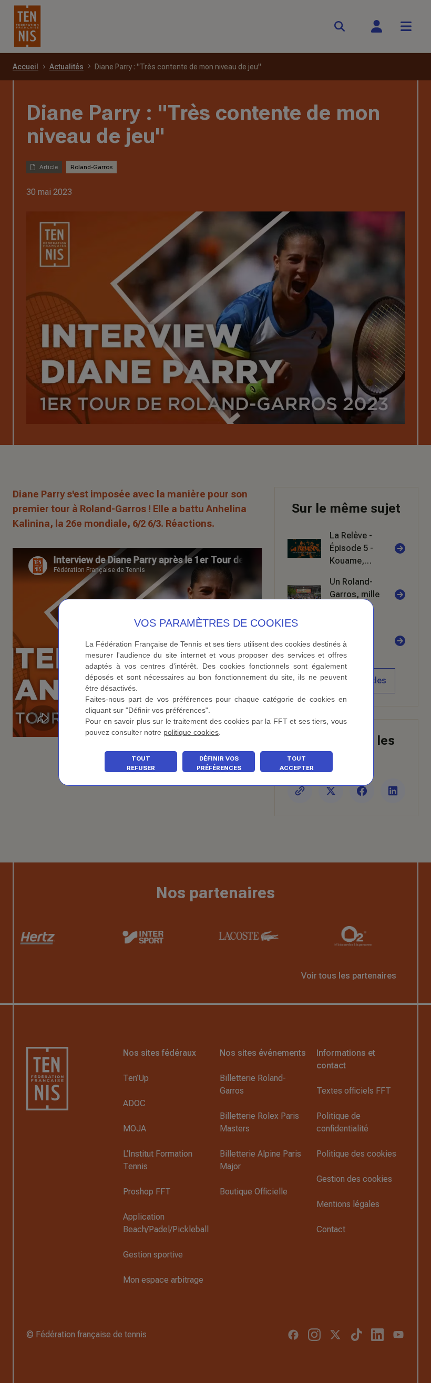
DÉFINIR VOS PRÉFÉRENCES (219, 763)
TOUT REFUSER (141, 763)
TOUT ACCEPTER (297, 763)
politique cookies (191, 732)
